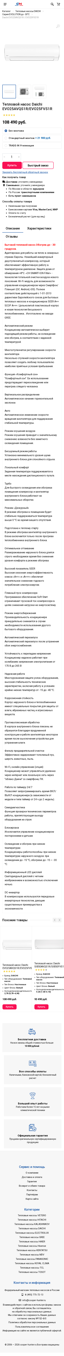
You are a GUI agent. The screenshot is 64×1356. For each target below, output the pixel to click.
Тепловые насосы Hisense (32, 1246)
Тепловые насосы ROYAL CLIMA (32, 1263)
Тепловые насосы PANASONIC (32, 1259)
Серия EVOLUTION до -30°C (16, 14)
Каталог (6, 11)
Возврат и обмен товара (32, 1185)
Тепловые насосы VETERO (32, 1215)
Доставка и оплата (32, 1177)
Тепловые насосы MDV (32, 1254)
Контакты (32, 1190)
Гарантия (32, 1181)
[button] (58, 4)
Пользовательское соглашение (32, 1326)
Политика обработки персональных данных (32, 1322)
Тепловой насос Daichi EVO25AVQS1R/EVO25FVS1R (18, 967)
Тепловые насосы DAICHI (28, 11)
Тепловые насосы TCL (32, 1267)
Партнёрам (32, 1194)
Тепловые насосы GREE (32, 1237)
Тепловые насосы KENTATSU (32, 1250)
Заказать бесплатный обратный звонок (25, 172)
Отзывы (12, 236)
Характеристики (39, 228)
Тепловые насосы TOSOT (32, 1272)
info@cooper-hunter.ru (34, 1300)
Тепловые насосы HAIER (32, 1241)
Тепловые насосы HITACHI (32, 1219)
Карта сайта (32, 1199)
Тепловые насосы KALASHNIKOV (32, 1224)
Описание (13, 228)
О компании (32, 1172)
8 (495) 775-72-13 (34, 1294)
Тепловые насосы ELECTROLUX (32, 1232)
